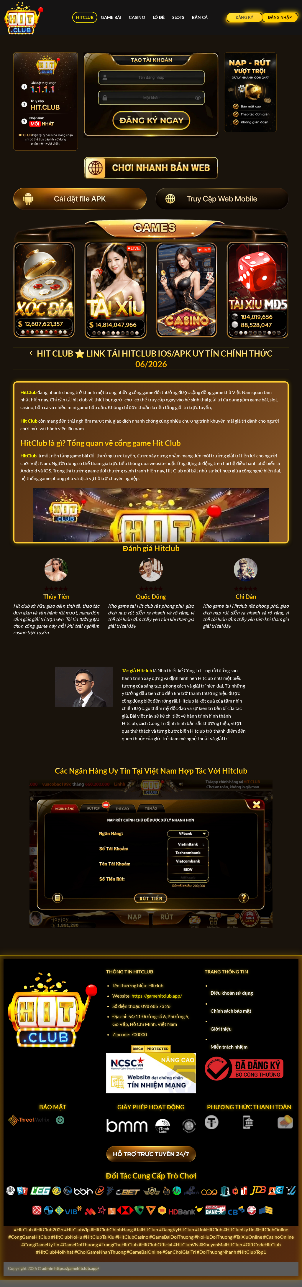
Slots (178, 17)
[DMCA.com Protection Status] (151, 1048)
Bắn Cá (200, 17)
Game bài (111, 17)
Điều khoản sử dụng (232, 993)
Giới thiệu (221, 1028)
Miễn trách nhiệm (229, 1046)
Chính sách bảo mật (231, 1011)
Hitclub (84, 17)
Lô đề (159, 17)
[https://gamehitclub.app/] (33, 17)
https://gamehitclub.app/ (157, 995)
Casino (137, 17)
